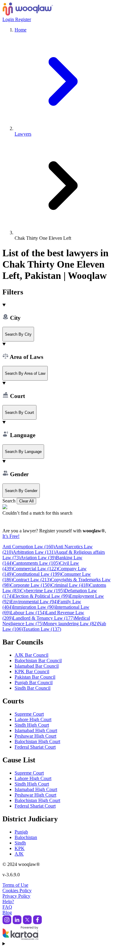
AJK (19, 853)
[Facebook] (37, 922)
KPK (20, 848)
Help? (8, 901)
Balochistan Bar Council (38, 660)
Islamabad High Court (36, 730)
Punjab (21, 831)
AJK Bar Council (31, 655)
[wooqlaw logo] (27, 13)
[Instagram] (6, 922)
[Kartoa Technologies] (20, 938)
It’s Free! (10, 536)
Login (8, 19)
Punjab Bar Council (34, 682)
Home (20, 29)
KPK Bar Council (32, 671)
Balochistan (26, 837)
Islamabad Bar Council (37, 666)
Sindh (20, 842)
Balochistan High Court (37, 741)
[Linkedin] (17, 922)
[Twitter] (27, 922)
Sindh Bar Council (32, 688)
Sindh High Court (32, 725)
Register (23, 19)
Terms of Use (15, 885)
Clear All (26, 501)
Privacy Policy (16, 896)
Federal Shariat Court (35, 747)
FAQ (7, 907)
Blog (7, 912)
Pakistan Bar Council (35, 677)
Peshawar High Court (35, 736)
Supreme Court (29, 714)
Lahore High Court (33, 719)
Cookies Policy (17, 890)
